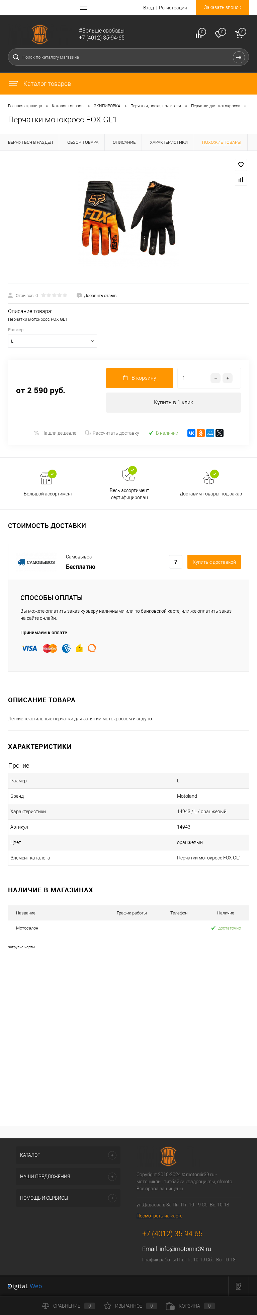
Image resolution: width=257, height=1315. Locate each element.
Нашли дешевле (58, 433)
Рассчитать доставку (116, 433)
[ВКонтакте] (191, 433)
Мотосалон (27, 928)
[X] (220, 433)
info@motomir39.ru (185, 1248)
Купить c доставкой (214, 562)
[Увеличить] (128, 217)
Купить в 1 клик (173, 402)
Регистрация (173, 7)
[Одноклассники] (201, 433)
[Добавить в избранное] (241, 165)
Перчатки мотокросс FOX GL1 (209, 857)
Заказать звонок (222, 7)
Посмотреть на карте (159, 1215)
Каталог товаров (46, 83)
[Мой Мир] (210, 433)
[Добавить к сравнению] (241, 180)
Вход (148, 7)
